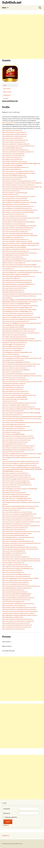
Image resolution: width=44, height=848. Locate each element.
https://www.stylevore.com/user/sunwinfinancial (15, 321)
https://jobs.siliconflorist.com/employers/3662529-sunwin (17, 227)
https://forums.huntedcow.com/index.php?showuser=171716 (18, 181)
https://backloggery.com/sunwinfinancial (13, 344)
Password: (6, 813)
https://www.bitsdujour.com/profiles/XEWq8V (14, 397)
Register (6, 825)
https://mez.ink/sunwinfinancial (11, 490)
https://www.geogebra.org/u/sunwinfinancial (24, 319)
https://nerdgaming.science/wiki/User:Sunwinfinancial (17, 315)
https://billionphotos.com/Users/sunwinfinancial (15, 204)
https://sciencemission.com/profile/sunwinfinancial (16, 574)
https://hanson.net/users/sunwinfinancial (13, 518)
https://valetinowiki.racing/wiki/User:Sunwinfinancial (17, 208)
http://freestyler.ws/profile (9, 331)
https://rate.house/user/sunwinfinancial (13, 590)
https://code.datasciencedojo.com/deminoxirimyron (16, 229)
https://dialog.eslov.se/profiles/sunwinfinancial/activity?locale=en (20, 549)
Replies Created (7, 92)
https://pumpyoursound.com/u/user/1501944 (14, 198)
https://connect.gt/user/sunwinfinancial (13, 572)
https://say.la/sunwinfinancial (17, 377)
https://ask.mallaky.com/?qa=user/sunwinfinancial (16, 440)
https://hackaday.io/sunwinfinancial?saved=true (15, 393)
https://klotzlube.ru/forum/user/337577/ (13, 411)
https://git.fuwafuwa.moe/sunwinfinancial (14, 444)
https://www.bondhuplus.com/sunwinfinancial (20, 520)
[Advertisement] (22, 36)
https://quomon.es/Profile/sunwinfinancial (13, 266)
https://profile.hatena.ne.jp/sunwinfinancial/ (14, 136)
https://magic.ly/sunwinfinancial (11, 487)
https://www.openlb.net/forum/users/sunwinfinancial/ (17, 580)
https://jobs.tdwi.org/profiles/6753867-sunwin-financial (22, 302)
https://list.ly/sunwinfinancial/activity (12, 305)
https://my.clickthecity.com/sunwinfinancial (14, 368)
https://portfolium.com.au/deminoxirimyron (14, 553)
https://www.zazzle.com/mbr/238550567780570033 (16, 303)
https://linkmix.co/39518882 (9, 323)
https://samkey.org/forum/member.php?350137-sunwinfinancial (19, 253)
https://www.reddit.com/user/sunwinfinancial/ (15, 140)
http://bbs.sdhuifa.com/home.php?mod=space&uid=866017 (18, 222)
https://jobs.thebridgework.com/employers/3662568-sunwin (18, 284)
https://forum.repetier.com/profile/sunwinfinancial (16, 426)
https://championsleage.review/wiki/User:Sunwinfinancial (18, 598)
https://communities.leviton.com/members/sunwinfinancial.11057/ (20, 218)
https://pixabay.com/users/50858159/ (12, 165)
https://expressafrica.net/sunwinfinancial (13, 428)
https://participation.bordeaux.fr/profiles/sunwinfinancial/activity (20, 270)
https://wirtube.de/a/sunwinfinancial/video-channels (17, 533)
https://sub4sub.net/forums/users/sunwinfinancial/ (16, 623)
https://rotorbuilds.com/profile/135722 (29, 525)
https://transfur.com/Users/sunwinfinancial (14, 335)
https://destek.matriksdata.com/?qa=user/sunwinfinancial (18, 185)
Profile (4, 85)
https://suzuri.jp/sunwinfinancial (11, 309)
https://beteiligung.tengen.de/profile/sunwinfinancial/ (17, 588)
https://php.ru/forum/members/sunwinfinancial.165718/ (17, 436)
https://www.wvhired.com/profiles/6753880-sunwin (16, 483)
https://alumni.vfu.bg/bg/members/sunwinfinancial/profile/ (18, 479)
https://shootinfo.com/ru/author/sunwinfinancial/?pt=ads (18, 206)
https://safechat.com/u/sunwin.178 (12, 414)
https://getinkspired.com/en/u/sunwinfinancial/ (15, 255)
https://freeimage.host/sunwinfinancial (13, 387)
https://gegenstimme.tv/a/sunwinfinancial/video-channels (18, 446)
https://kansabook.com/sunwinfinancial (13, 562)
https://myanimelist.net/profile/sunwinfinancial (15, 167)
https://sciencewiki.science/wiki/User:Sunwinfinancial (17, 282)
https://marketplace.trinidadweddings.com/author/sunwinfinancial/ (21, 364)
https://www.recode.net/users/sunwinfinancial (15, 231)
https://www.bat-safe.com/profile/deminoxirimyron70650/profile (19, 235)
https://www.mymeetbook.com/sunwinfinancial (15, 584)
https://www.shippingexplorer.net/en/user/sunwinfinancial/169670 (20, 578)
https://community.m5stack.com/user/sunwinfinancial (17, 448)
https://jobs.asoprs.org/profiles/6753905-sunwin (15, 496)
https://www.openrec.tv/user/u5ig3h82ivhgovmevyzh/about (18, 173)
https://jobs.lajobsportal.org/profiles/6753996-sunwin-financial (19, 329)
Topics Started (7, 88)
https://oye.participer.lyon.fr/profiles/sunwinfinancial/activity (18, 374)
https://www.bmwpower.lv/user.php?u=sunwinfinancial (17, 430)
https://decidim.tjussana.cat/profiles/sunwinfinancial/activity (19, 609)
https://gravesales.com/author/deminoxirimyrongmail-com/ (18, 366)
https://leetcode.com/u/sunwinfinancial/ (13, 155)
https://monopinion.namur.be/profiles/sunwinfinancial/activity (19, 465)
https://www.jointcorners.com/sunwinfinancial (15, 379)
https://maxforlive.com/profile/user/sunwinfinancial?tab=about (19, 202)
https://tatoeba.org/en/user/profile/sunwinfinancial (16, 362)
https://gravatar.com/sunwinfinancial (12, 138)
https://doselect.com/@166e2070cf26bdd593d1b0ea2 (16, 594)
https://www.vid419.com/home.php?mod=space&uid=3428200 (19, 265)
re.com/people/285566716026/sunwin (12, 148)
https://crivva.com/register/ (9, 317)
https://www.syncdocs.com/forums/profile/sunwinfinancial (18, 407)
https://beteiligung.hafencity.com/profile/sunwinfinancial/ (18, 537)
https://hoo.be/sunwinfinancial (10, 187)
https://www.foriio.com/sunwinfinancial (13, 539)
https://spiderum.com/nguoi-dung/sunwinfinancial (16, 475)
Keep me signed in (11, 817)
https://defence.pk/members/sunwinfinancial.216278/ (17, 280)
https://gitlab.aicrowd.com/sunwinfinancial (14, 492)
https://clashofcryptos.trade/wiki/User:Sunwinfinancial (17, 625)
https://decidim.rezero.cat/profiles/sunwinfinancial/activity (24, 561)
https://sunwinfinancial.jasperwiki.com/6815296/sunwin (17, 568)
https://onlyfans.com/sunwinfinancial (14, 263)
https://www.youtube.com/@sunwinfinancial (14, 134)
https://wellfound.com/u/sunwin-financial (13, 224)
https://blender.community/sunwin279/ (13, 360)
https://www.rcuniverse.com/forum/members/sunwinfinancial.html (21, 522)
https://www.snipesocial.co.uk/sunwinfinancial (15, 473)
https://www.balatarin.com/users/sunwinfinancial (16, 576)
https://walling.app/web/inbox (15, 296)
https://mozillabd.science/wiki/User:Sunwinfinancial (16, 627)
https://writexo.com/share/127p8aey (12, 508)
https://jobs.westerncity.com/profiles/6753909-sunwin (16, 498)
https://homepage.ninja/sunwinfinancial (13, 346)
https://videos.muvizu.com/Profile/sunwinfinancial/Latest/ (18, 438)
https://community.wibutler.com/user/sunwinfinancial (17, 512)
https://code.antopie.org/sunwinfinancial (13, 424)
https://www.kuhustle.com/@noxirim (12, 570)
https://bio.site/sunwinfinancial (25, 276)
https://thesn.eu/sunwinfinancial (31, 249)
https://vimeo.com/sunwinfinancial (12, 157)
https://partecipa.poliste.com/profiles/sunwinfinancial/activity (19, 607)
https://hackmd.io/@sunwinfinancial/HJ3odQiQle (16, 494)
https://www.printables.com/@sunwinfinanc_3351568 (17, 241)
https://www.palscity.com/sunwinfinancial (14, 605)
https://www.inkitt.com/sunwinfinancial (13, 214)
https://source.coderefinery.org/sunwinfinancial (15, 405)
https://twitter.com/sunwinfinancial (12, 130)
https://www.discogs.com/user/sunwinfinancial (15, 239)
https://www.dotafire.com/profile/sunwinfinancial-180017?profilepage (21, 409)
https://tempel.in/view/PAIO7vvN (11, 278)
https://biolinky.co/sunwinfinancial (11, 555)
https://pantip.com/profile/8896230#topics (13, 434)
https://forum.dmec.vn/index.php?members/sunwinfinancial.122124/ (21, 531)
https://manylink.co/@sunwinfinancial (13, 348)
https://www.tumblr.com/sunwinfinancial (13, 142)
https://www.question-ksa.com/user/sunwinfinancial (16, 485)
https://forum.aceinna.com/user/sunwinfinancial (15, 481)
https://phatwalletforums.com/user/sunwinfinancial (16, 477)
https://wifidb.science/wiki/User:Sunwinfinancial (15, 286)
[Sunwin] (10, 74)
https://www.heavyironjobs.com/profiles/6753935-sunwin (17, 516)
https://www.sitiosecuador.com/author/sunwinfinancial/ (17, 313)
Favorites (5, 98)
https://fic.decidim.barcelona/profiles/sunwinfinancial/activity (19, 403)
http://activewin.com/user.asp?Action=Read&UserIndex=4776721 (19, 210)
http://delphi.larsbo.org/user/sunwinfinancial (14, 337)
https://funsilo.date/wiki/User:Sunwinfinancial (15, 592)
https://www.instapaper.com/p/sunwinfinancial (15, 150)
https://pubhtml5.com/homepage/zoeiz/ (13, 153)
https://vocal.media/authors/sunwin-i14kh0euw (15, 582)
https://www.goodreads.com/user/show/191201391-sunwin (18, 146)
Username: (6, 809)
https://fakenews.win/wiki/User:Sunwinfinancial (15, 251)
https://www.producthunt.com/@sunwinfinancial (16, 144)
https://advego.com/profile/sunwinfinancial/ (14, 220)
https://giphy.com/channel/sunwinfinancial (14, 259)
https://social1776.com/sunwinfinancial (13, 451)
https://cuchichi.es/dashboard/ (10, 354)
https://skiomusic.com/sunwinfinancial (28, 333)
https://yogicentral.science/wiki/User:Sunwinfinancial (17, 566)
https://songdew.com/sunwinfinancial (27, 245)
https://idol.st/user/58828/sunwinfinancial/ (14, 175)
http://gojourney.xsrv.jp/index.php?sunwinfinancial (16, 599)
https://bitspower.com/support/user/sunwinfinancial (16, 524)
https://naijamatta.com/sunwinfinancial (13, 629)
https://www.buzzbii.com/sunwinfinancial (13, 529)
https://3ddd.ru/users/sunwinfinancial (12, 389)
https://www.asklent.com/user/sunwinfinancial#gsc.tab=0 (18, 621)
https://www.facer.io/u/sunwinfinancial (16, 455)
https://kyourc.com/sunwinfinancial (12, 372)
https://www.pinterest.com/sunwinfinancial (14, 132)
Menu (4, 7)
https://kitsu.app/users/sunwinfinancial (13, 290)
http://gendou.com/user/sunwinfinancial (13, 545)
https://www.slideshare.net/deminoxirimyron (14, 216)
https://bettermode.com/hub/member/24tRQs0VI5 (15, 370)
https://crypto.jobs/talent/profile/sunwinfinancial (15, 200)
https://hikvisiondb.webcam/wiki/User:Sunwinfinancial (17, 619)
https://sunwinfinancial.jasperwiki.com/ (13, 601)
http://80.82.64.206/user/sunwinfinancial (13, 292)
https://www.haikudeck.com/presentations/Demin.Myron (18, 171)
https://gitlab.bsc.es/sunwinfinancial (12, 249)
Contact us (5, 835)
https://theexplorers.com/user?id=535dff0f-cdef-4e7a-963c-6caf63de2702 (22, 183)
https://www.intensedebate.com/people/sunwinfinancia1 (18, 152)
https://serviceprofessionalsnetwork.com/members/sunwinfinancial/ (21, 586)
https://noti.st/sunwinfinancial (10, 525)
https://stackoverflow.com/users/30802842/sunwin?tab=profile (19, 226)
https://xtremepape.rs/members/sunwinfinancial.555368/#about (19, 488)
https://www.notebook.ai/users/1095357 (13, 327)
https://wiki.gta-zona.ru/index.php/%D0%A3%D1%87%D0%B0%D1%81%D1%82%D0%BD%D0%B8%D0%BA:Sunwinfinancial (22, 469)
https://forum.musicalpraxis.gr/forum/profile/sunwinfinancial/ (19, 395)
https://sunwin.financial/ (9, 122)
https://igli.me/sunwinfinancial (18, 342)
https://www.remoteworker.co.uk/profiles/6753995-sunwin (18, 541)
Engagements (7, 95)
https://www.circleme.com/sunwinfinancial (14, 611)
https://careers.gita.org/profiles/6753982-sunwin (15, 535)
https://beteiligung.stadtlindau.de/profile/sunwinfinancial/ (18, 450)
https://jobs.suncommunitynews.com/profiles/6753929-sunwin (19, 514)
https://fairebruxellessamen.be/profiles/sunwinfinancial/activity (19, 547)
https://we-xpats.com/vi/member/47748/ (30, 187)
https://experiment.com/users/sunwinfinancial (15, 527)
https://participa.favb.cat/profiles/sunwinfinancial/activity (18, 603)
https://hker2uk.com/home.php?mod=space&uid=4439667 (18, 212)
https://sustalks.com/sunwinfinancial (12, 257)
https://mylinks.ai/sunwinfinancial (11, 179)
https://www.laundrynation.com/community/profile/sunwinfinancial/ (21, 543)
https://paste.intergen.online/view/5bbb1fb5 (14, 247)
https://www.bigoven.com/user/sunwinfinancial (15, 391)
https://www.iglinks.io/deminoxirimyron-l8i (29, 358)
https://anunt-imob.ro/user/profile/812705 (13, 551)
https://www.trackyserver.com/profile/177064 (14, 177)
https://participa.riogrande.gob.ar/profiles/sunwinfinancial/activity (20, 461)
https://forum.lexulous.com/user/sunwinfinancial (15, 557)
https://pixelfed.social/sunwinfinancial (12, 237)
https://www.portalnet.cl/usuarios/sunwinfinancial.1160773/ (18, 196)
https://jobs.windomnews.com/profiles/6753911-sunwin (17, 500)
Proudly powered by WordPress (12, 844)
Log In (8, 822)
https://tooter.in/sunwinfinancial (11, 432)
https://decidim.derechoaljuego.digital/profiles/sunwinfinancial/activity (22, 422)
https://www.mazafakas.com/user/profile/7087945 (16, 596)
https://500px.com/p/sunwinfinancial (12, 159)
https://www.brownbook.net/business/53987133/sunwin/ (17, 233)
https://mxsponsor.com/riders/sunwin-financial (15, 564)
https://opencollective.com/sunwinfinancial (14, 288)
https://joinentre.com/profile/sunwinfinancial (14, 189)
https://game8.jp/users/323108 (10, 261)
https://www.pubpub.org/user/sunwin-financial (15, 442)
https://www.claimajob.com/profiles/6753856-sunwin (16, 467)
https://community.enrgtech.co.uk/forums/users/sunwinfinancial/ (20, 463)
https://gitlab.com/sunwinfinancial (11, 169)
